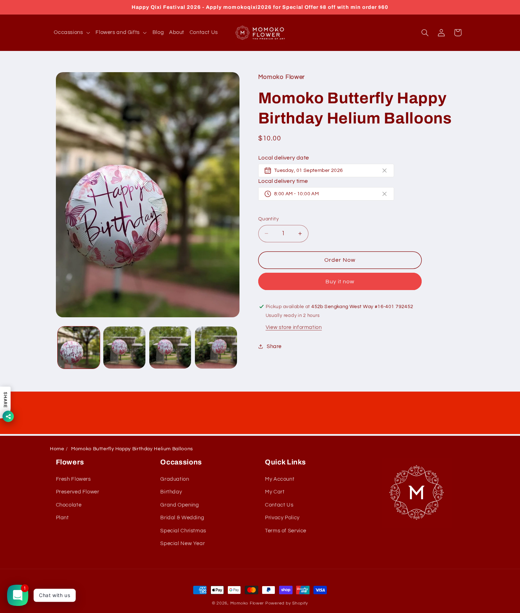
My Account (279, 479)
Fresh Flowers (73, 479)
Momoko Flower (247, 603)
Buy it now (340, 281)
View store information (294, 327)
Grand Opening (179, 505)
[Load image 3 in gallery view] (170, 347)
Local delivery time (283, 181)
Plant (62, 518)
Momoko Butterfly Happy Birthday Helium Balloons (132, 448)
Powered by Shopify (286, 603)
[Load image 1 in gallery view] (79, 347)
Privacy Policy (282, 518)
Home (57, 448)
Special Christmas (183, 530)
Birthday (171, 492)
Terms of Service (285, 530)
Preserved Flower (77, 492)
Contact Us (279, 505)
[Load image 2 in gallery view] (124, 347)
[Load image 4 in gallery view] (216, 347)
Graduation (174, 479)
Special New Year (182, 543)
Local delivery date (283, 158)
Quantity (268, 218)
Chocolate (69, 505)
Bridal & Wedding (182, 518)
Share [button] (274, 346)
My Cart (274, 492)
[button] (72, 33)
